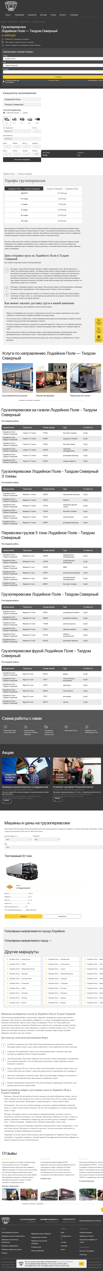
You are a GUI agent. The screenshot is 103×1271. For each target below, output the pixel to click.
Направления (12, 22)
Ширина (15, 143)
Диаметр (35, 143)
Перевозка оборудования (10, 1246)
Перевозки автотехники (39, 1237)
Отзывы (63, 1242)
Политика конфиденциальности (91, 1267)
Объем (15, 151)
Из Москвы (83, 1254)
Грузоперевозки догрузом (10, 1232)
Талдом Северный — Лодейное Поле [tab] (62, 189)
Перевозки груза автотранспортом (13, 1236)
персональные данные (64, 1262)
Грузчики (25, 151)
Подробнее (62, 916)
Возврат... (35, 151)
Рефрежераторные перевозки (41, 1233)
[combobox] (17, 131)
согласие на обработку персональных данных (34, 80)
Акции (63, 1249)
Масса (5, 151)
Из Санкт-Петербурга (87, 1251)
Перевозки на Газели (86, 1236)
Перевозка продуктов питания (12, 1249)
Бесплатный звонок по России (90, 1221)
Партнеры (64, 1246)
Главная (3, 22)
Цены (62, 1232)
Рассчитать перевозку (22, 159)
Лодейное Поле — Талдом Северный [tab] (24, 189)
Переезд (4, 1253)
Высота (25, 143)
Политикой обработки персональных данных (73, 80)
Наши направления (37, 1250)
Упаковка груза (36, 1247)
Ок (81, 1264)
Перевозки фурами (86, 1232)
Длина (5, 143)
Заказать (6, 801)
